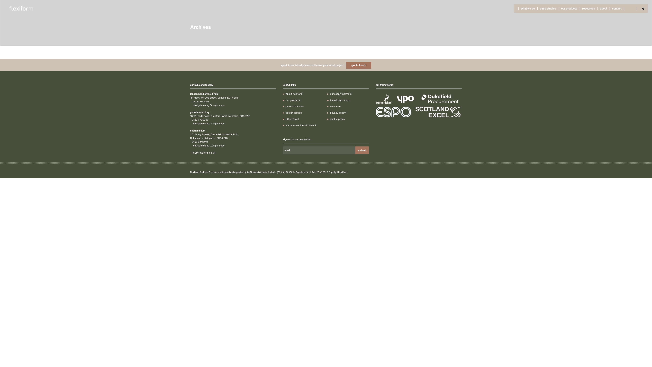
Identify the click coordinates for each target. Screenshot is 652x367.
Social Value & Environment (301, 125)
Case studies (548, 8)
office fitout (292, 119)
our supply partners (340, 94)
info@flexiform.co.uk (203, 152)
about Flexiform (294, 94)
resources (335, 106)
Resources (588, 8)
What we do (528, 8)
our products (293, 100)
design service (294, 113)
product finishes (295, 106)
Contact (616, 8)
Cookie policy (337, 119)
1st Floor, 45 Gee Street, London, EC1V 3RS (214, 97)
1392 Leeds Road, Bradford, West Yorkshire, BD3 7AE (220, 116)
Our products (569, 8)
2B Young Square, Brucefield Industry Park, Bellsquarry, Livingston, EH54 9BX (214, 136)
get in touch (358, 65)
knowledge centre (340, 100)
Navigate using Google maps (208, 105)
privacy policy (338, 113)
